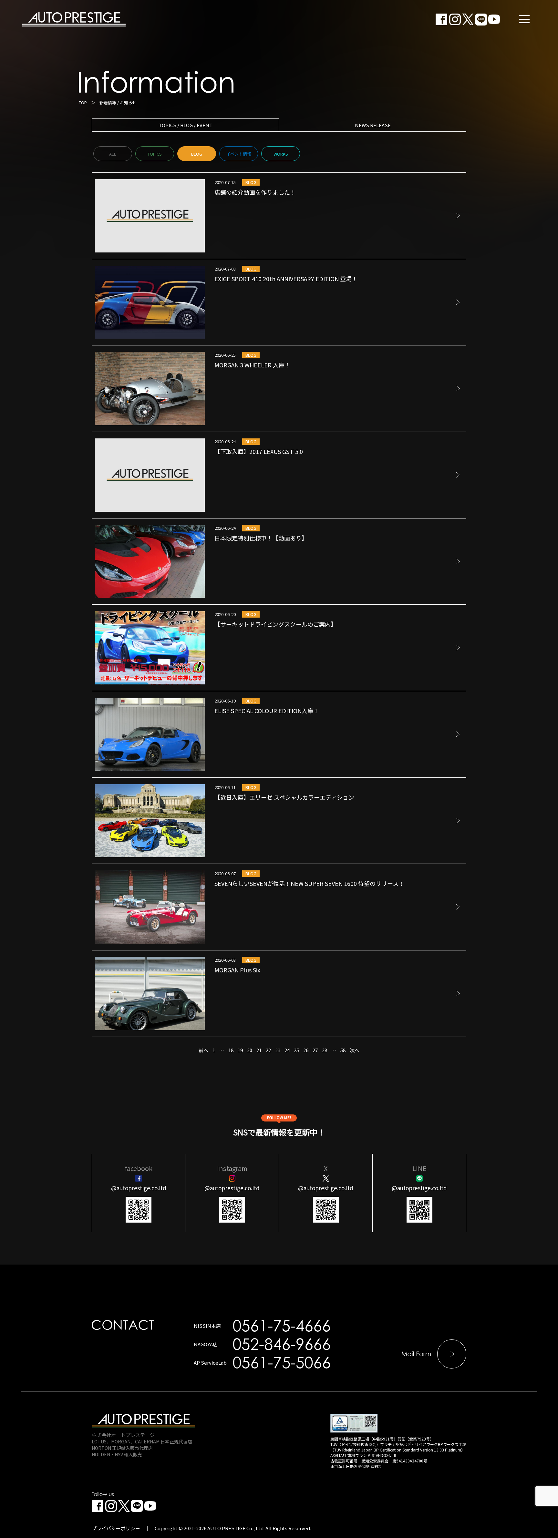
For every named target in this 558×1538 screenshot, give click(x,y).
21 (259, 1050)
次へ (354, 1050)
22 (268, 1050)
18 (230, 1050)
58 (343, 1050)
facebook (138, 1168)
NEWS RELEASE (373, 125)
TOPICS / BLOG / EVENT (185, 125)
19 (240, 1050)
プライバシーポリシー (116, 1528)
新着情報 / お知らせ (118, 102)
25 (296, 1050)
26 (305, 1050)
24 (287, 1050)
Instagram (232, 1168)
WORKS (281, 154)
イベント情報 (238, 154)
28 (324, 1050)
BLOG (196, 154)
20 (249, 1050)
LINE (419, 1168)
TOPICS (155, 154)
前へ (203, 1050)
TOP (83, 102)
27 (315, 1050)
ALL (112, 154)
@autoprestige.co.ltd (138, 1188)
